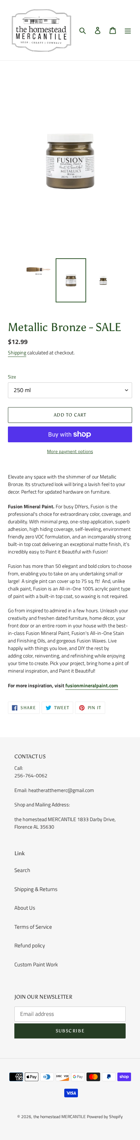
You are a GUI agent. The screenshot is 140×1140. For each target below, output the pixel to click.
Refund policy (29, 945)
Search (22, 870)
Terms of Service (33, 927)
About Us (24, 908)
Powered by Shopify (105, 1116)
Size (12, 376)
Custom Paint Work (36, 964)
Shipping (17, 352)
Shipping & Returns (35, 889)
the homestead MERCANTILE (59, 1116)
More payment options (70, 451)
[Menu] (127, 30)
